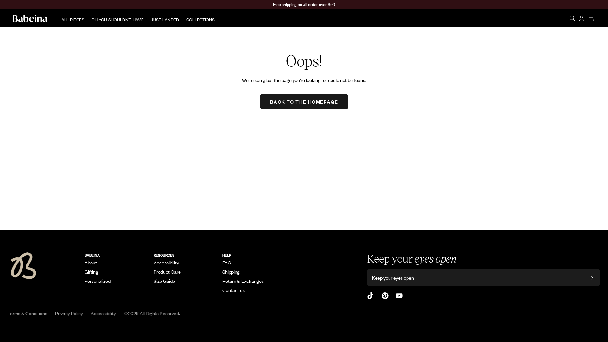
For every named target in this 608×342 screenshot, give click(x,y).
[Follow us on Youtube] (399, 295)
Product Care (167, 272)
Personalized (98, 281)
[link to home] (30, 18)
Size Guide (164, 281)
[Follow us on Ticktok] (370, 295)
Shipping (231, 272)
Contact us (233, 290)
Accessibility (166, 262)
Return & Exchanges (243, 281)
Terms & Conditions (27, 313)
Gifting (91, 272)
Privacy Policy (69, 313)
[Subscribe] (591, 277)
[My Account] (582, 18)
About (91, 262)
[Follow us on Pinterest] (385, 295)
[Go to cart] (592, 18)
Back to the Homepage (304, 101)
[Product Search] (572, 18)
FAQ (226, 262)
